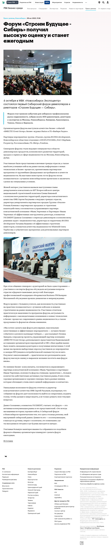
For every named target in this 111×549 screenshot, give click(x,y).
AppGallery (58, 497)
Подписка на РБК (60, 474)
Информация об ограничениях (90, 471)
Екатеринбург (32, 471)
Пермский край (33, 492)
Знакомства (58, 516)
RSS (55, 483)
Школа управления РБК (62, 524)
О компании (6, 471)
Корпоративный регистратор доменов (64, 507)
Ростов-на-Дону (33, 495)
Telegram (5, 491)
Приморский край (34, 513)
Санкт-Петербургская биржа (89, 528)
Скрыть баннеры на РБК (62, 471)
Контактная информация (10, 474)
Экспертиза (54, 8)
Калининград (32, 484)
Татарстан (31, 497)
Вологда (30, 482)
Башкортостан (33, 479)
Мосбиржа (100, 526)
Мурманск (31, 510)
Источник (8, 441)
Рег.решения (58, 513)
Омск (29, 477)
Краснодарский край (35, 487)
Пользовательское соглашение (90, 477)
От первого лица (104, 8)
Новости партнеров (76, 8)
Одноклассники (7, 488)
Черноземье (32, 503)
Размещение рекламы (9, 479)
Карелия (30, 508)
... (86, 2)
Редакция (5, 477)
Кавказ (30, 505)
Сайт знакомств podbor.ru (63, 518)
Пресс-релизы (90, 8)
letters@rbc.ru (100, 519)
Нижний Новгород (34, 490)
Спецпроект (43, 8)
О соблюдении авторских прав (90, 474)
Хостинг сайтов (59, 511)
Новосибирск (20, 18)
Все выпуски (31, 8)
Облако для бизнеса (61, 504)
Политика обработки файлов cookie (92, 484)
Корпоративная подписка (63, 477)
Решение (63, 8)
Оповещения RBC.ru (61, 486)
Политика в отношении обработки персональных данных (92, 480)
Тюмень (30, 500)
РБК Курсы (58, 521)
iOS (55, 492)
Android (57, 495)
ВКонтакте (5, 486)
